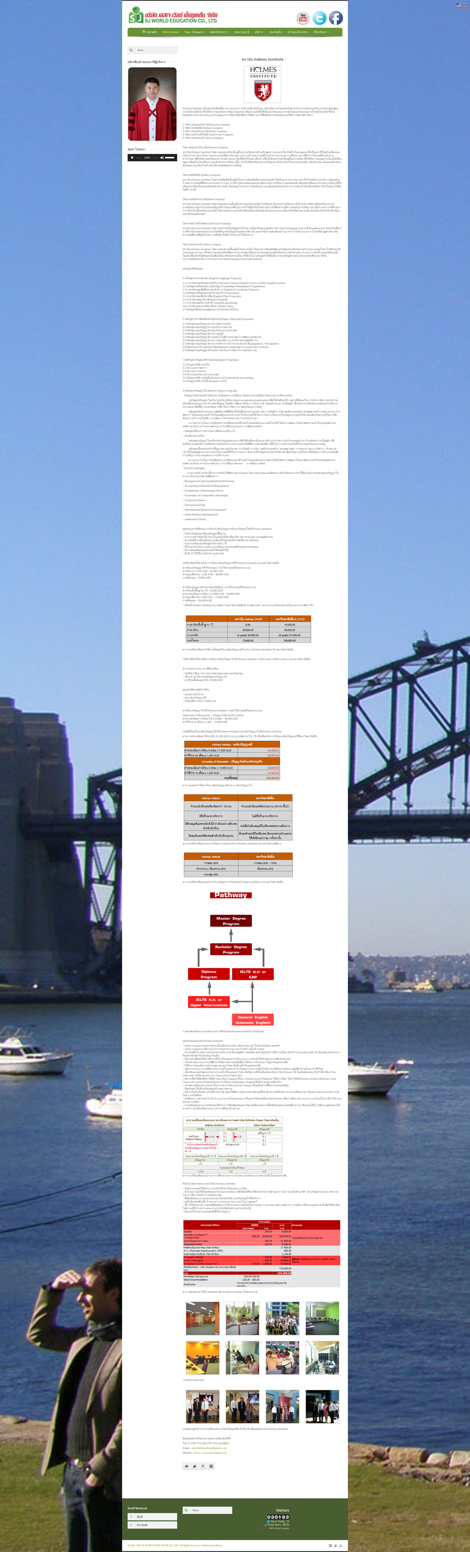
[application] (152, 157)
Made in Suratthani (212, 1545)
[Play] (132, 157)
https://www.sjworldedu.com (210, 1452)
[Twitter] (335, 1545)
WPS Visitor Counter (279, 1528)
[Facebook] (330, 1545)
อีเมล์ (140, 1516)
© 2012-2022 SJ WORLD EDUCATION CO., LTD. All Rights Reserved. (164, 1545)
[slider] (170, 157)
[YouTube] (340, 1545)
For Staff (142, 1525)
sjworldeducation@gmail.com (209, 1448)
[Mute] (162, 157)
